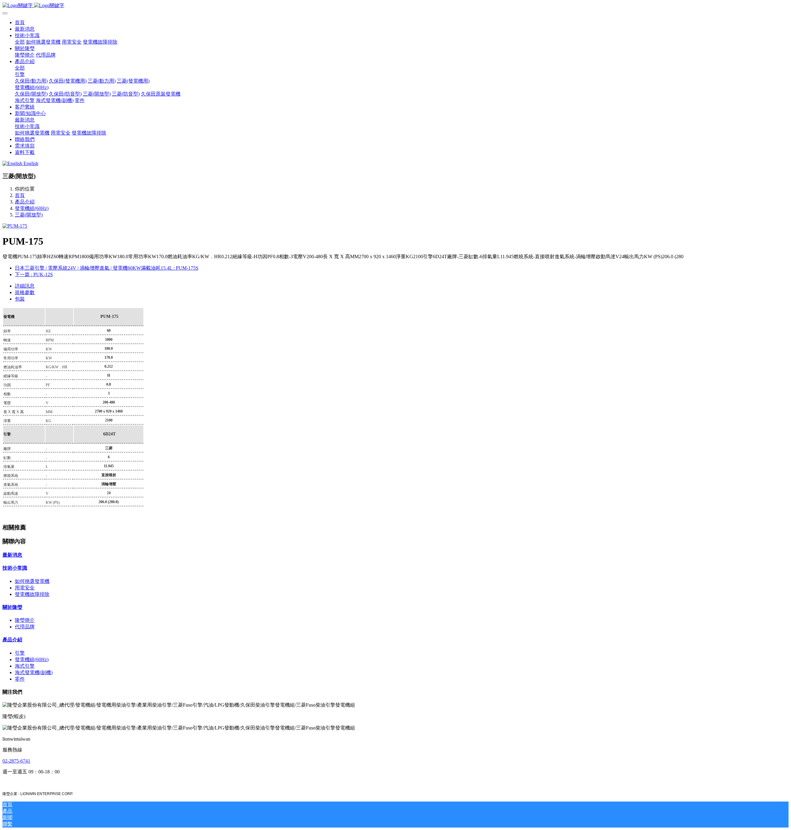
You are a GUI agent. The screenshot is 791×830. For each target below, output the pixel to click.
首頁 (20, 22)
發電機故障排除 (32, 594)
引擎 (20, 653)
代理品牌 (25, 626)
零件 (20, 679)
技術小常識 (14, 568)
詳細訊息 (25, 286)
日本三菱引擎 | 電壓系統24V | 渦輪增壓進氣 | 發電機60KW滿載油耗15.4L (106, 268)
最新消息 (12, 555)
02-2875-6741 (16, 761)
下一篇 (34, 274)
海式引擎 (25, 666)
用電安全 (25, 587)
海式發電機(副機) (34, 672)
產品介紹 (25, 201)
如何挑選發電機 (32, 581)
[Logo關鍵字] (395, 5)
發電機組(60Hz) (32, 208)
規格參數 (25, 292)
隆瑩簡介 (25, 620)
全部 (20, 42)
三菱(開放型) (29, 214)
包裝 (20, 299)
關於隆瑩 (12, 607)
